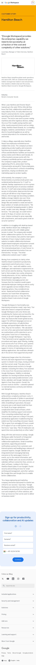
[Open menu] (2, 2)
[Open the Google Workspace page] (12, 3)
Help (3, 656)
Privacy (4, 653)
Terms (9, 653)
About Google (16, 653)
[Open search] (33, 2)
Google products (28, 653)
